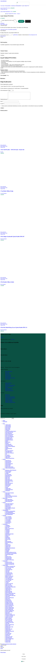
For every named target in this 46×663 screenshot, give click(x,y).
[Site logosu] (23, 5)
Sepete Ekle (21, 21)
